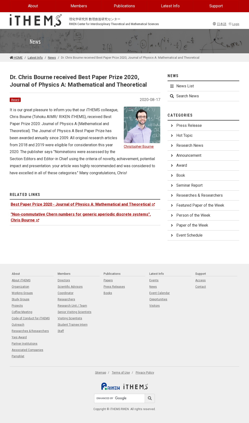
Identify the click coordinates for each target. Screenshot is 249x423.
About (33, 6)
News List (185, 86)
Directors (64, 280)
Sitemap (100, 372)
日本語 (221, 24)
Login (235, 24)
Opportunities (158, 299)
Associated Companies (27, 350)
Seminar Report (189, 185)
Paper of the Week (192, 225)
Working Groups (22, 293)
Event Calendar (159, 293)
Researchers (66, 299)
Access (200, 280)
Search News (187, 96)
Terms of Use (121, 372)
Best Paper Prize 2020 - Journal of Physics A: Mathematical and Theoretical (81, 204)
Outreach (18, 324)
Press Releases (114, 286)
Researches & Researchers (199, 195)
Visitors (154, 305)
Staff (61, 331)
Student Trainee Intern (73, 324)
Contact (200, 286)
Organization (20, 286)
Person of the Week (193, 215)
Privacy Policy (145, 372)
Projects (17, 305)
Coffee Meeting (22, 312)
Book (180, 175)
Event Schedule (189, 235)
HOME (18, 57)
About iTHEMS (21, 280)
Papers (108, 280)
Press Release (189, 125)
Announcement (188, 155)
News (52, 57)
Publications (124, 6)
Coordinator (65, 293)
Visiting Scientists (70, 318)
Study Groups (20, 299)
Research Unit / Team (72, 305)
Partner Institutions (24, 343)
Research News (189, 145)
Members (79, 6)
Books (108, 293)
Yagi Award (19, 337)
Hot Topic (184, 135)
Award (15, 99)
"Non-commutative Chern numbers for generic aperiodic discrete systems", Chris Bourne (81, 217)
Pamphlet (18, 356)
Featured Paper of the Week (200, 205)
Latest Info (170, 6)
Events (154, 280)
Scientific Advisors (70, 286)
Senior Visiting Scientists (74, 312)
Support (216, 6)
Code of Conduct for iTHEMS (31, 318)
